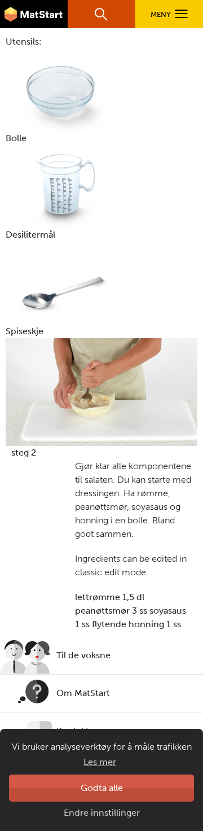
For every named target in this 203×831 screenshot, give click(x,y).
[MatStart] (34, 14)
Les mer (99, 761)
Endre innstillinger (102, 812)
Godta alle (102, 787)
